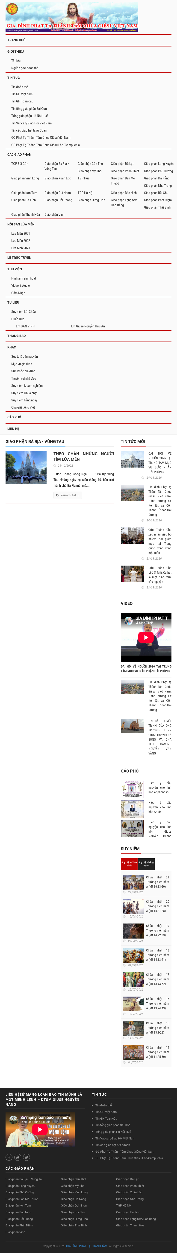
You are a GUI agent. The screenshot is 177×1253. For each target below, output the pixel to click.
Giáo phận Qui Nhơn (57, 193)
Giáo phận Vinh (54, 214)
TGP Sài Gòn (19, 164)
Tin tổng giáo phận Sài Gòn (29, 109)
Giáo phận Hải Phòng (58, 200)
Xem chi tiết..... (70, 495)
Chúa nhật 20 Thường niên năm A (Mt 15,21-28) (157, 906)
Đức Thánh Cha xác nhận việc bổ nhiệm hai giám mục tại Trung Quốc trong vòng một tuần (159, 541)
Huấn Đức (17, 319)
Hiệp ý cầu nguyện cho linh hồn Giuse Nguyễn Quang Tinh (159, 831)
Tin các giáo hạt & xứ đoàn (29, 130)
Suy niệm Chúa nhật (24, 393)
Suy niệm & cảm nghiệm (27, 386)
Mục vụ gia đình (21, 364)
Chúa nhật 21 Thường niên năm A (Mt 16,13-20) (157, 881)
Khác (11, 347)
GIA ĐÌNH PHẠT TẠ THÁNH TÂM (86, 1246)
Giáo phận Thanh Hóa (25, 214)
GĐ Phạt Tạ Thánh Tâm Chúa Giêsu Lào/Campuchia (45, 145)
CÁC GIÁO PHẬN (19, 154)
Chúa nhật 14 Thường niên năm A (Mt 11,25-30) (157, 1052)
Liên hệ (13, 429)
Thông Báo (16, 336)
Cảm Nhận (18, 293)
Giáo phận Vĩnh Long (25, 178)
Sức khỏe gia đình (23, 371)
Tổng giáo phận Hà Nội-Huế (29, 116)
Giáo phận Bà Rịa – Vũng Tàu (57, 166)
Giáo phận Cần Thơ (90, 164)
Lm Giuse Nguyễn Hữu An (88, 326)
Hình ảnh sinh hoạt (23, 278)
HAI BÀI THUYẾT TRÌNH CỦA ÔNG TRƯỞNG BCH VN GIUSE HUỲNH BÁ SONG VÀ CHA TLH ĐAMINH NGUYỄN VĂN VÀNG (159, 737)
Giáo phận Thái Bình (157, 207)
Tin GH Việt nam (21, 94)
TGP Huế (83, 178)
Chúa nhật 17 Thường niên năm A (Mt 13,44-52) (157, 979)
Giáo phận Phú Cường (158, 171)
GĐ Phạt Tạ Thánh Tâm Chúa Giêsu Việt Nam (40, 137)
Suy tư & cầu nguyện (24, 356)
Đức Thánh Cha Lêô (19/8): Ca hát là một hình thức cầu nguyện (159, 575)
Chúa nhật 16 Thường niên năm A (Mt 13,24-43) (157, 1003)
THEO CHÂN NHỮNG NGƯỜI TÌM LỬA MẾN (83, 456)
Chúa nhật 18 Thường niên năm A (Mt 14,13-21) (157, 954)
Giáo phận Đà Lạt (122, 164)
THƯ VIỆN (14, 269)
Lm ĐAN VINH (25, 326)
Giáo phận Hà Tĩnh (23, 200)
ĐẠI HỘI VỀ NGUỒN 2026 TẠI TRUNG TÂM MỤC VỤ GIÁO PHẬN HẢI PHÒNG (159, 463)
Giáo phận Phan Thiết (125, 171)
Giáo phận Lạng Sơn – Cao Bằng (125, 202)
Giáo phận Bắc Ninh (124, 193)
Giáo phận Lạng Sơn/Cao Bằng (136, 1219)
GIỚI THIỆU (15, 51)
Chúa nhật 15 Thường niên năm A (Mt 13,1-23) (157, 1027)
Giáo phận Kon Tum (24, 193)
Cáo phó (14, 417)
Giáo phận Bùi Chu (156, 193)
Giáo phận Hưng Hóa (91, 200)
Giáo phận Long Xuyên (159, 164)
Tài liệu (16, 61)
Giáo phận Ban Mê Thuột (123, 180)
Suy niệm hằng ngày (24, 400)
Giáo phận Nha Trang (158, 186)
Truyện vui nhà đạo (23, 378)
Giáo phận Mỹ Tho (90, 171)
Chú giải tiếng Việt (23, 407)
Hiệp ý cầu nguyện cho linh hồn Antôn (159, 807)
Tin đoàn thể (19, 87)
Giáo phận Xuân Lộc (57, 178)
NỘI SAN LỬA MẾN (21, 224)
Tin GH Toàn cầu (22, 101)
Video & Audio (20, 285)
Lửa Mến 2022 (20, 241)
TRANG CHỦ (16, 40)
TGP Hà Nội (85, 193)
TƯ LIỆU (13, 302)
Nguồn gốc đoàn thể (24, 68)
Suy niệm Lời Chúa (23, 312)
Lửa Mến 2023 (20, 248)
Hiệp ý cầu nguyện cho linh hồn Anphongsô (159, 787)
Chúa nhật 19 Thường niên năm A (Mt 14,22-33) (157, 930)
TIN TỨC (13, 78)
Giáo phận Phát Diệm (158, 200)
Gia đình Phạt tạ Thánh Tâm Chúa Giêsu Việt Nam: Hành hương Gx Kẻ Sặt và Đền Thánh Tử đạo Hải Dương (159, 501)
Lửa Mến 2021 (20, 233)
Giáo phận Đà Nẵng (156, 178)
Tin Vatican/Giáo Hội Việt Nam (31, 123)
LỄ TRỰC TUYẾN (19, 257)
